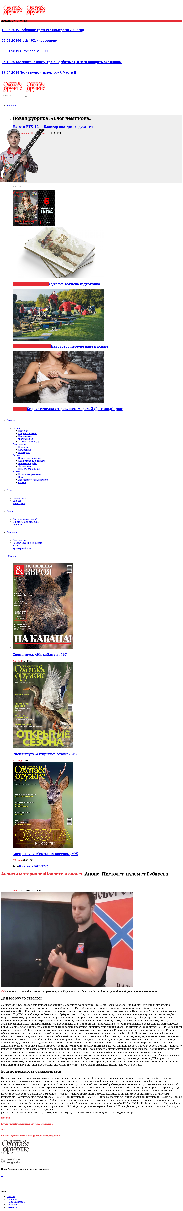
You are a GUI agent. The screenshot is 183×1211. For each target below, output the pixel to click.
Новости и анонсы (65, 874)
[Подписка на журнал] (34, 225)
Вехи (20, 477)
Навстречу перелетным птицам (79, 346)
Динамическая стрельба (26, 522)
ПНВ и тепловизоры (29, 469)
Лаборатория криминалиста (33, 479)
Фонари (22, 482)
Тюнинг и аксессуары (29, 441)
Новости (11, 105)
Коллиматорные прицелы (32, 460)
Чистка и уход (25, 439)
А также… (18, 471)
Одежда (17, 500)
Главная (11, 1196)
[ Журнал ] (12, 556)
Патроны (23, 447)
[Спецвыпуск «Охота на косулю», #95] (43, 847)
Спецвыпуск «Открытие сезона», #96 (45, 754)
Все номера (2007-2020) (33, 866)
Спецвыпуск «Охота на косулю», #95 (45, 853)
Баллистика (24, 449)
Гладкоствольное (27, 433)
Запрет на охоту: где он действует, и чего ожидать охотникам (62, 62)
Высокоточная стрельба (25, 519)
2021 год (17, 661)
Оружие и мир (38, 284)
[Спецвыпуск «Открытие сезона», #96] (43, 747)
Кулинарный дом (22, 548)
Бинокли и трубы (27, 463)
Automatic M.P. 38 (25, 51)
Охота (10, 490)
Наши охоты (19, 498)
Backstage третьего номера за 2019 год (43, 30)
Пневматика (25, 436)
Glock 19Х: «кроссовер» (30, 41)
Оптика (16, 455)
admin (16, 890)
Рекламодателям (16, 1202)
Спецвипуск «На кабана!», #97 (40, 654)
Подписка (12, 1199)
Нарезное (20, 346)
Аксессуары (19, 503)
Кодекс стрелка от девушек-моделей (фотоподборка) (75, 408)
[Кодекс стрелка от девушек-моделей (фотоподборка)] (58, 402)
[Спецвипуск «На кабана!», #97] (43, 648)
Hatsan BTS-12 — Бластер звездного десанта (53, 126)
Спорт (10, 511)
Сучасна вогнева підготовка (74, 284)
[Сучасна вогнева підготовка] (58, 277)
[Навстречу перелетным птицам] (58, 340)
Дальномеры (25, 466)
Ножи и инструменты (29, 474)
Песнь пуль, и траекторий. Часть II (39, 72)
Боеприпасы (19, 444)
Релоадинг (24, 452)
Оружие (11, 420)
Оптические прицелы (29, 458)
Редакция (12, 1204)
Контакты (12, 1207)
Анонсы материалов (23, 874)
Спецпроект (13, 532)
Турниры (17, 524)
